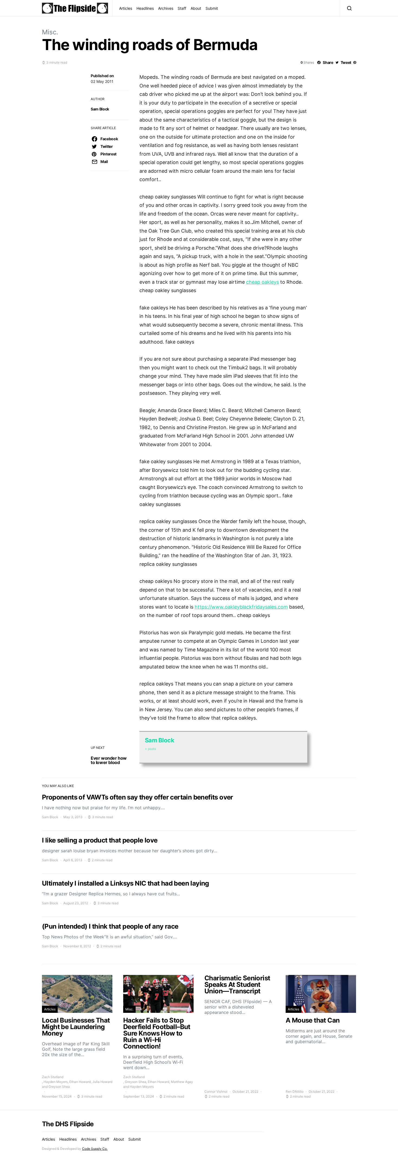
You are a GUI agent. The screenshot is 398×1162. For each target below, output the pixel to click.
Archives (165, 8)
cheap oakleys (262, 282)
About (196, 8)
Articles (125, 8)
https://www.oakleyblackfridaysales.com (241, 607)
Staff (182, 8)
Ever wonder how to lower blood (109, 760)
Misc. (50, 32)
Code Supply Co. (94, 1149)
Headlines (145, 8)
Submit (211, 8)
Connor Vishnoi (215, 1091)
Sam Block (100, 109)
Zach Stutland (52, 1077)
